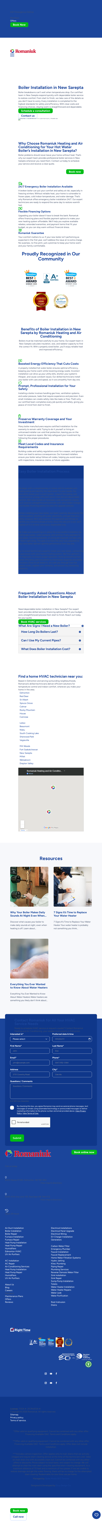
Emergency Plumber (60, 1249)
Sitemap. (14, 1414)
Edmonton (24, 693)
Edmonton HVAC (13, 1251)
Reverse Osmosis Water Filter (65, 1272)
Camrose (24, 717)
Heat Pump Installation (16, 1242)
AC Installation (12, 1260)
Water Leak (56, 1293)
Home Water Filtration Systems (66, 1257)
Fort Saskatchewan (29, 749)
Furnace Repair (12, 1239)
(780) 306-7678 (42, 12)
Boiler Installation (13, 1231)
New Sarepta (26, 753)
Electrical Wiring (59, 1234)
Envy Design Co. (63, 1485)
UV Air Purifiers (12, 1254)
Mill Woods (25, 746)
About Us (9, 1284)
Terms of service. (18, 1420)
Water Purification (59, 1295)
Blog (7, 1287)
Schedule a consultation (35, 110)
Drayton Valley (26, 763)
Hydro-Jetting (57, 1260)
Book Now (19, 24)
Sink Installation (58, 1275)
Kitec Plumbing (58, 1263)
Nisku (22, 730)
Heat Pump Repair (13, 1245)
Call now (18, 1516)
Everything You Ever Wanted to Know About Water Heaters (28, 986)
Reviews (9, 1302)
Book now (75, 171)
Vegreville (24, 740)
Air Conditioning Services (17, 1266)
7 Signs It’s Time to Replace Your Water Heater (70, 914)
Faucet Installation (60, 1252)
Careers (8, 1290)
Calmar (23, 706)
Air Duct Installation (14, 1228)
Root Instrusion (58, 1302)
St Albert (24, 699)
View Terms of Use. (31, 1113)
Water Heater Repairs (61, 1290)
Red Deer (24, 696)
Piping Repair (57, 1266)
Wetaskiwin (25, 760)
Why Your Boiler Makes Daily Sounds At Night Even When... (28, 914)
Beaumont (24, 726)
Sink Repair (56, 1278)
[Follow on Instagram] (46, 1374)
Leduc (23, 723)
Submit (17, 1138)
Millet (22, 756)
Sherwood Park (27, 736)
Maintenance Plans (14, 1296)
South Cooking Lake (29, 733)
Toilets (54, 1284)
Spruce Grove (26, 703)
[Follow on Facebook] (56, 1374)
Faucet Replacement (61, 1255)
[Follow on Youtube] (51, 1374)
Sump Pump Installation (62, 1281)
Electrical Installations (61, 1228)
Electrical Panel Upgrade (62, 1231)
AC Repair (10, 1263)
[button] (88, 1364)
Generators (56, 1239)
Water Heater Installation (63, 1287)
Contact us (28, 115)
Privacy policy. (17, 1417)
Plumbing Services (60, 1269)
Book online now (84, 1152)
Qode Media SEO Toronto (57, 1478)
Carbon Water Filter (60, 1246)
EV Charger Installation (62, 1237)
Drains (54, 1305)
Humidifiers (10, 1248)
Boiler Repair (11, 1234)
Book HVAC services (33, 621)
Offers (13, 21)
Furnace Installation (14, 1237)
